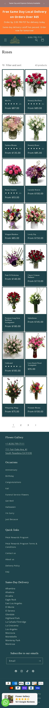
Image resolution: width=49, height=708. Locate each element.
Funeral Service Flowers (17, 494)
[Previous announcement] (5, 4)
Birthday (9, 476)
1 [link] (13, 425)
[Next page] (36, 425)
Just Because (11, 519)
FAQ (7, 572)
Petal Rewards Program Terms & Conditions (21, 545)
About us (9, 559)
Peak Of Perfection (12, 275)
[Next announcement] (44, 4)
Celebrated (9, 363)
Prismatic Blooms (34, 408)
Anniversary (11, 470)
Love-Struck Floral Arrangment (35, 364)
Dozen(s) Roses (33, 145)
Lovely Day (32, 234)
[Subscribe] (40, 661)
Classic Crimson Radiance (34, 276)
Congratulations (13, 482)
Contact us (10, 553)
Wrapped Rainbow (11, 234)
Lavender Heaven (34, 190)
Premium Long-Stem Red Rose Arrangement (12, 320)
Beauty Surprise (11, 190)
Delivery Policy (12, 565)
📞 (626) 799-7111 (33, 37)
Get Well (9, 501)
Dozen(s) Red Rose (35, 101)
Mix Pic (8, 101)
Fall (7, 488)
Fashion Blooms (11, 145)
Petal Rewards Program (16, 537)
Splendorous (32, 318)
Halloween (10, 507)
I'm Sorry (9, 513)
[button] (5, 40)
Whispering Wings (12, 408)
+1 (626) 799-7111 (14, 443)
